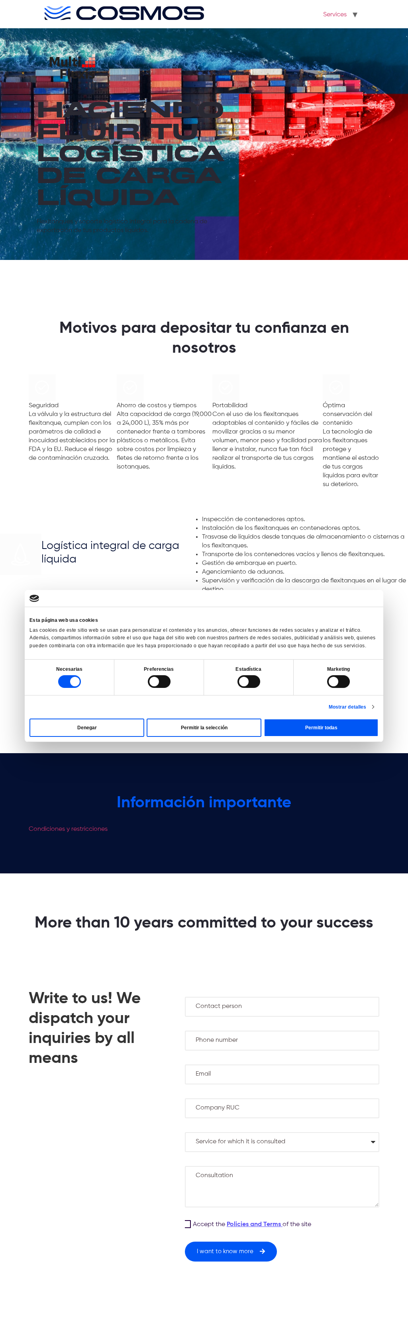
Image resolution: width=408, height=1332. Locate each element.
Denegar (87, 727)
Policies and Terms (254, 1224)
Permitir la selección (204, 727)
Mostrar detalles (348, 707)
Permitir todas (321, 727)
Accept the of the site (252, 1224)
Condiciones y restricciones (68, 829)
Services (335, 15)
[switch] (159, 681)
